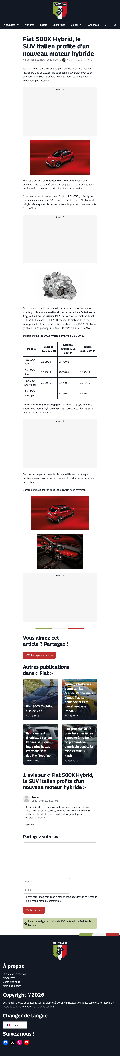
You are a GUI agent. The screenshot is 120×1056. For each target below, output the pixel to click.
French (14, 1025)
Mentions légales (12, 985)
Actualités (9, 24)
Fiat (53, 72)
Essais (43, 24)
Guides (74, 24)
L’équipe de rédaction (14, 974)
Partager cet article (42, 655)
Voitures (29, 24)
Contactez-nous (11, 981)
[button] (115, 24)
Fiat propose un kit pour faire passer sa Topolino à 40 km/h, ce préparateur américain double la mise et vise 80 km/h (79, 742)
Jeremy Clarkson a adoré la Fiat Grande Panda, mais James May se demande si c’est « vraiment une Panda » (79, 697)
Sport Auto (59, 24)
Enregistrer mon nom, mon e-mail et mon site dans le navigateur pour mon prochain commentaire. (61, 898)
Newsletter (9, 977)
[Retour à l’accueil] (60, 10)
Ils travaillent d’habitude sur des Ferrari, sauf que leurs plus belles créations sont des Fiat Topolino (39, 744)
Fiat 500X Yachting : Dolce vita (39, 709)
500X (42, 76)
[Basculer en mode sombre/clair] (106, 24)
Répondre (29, 824)
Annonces (93, 24)
